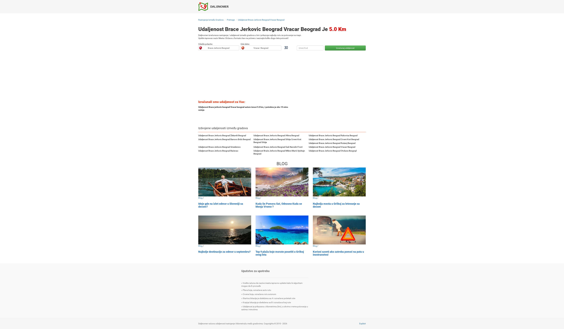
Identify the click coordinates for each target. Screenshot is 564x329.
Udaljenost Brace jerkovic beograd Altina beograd (276, 135)
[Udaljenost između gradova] (215, 6)
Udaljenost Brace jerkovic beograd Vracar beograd (261, 20)
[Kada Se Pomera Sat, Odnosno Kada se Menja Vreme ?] (282, 182)
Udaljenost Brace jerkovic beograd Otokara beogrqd (333, 151)
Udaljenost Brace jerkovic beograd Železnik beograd (222, 135)
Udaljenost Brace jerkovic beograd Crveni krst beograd (334, 139)
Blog (200, 198)
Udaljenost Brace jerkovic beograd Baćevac (218, 151)
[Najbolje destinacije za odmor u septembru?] (224, 230)
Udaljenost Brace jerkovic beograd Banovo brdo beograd (224, 139)
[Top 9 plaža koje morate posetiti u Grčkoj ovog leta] (282, 230)
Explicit (362, 323)
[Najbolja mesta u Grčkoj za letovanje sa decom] (339, 182)
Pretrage (231, 20)
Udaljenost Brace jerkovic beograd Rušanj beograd (332, 143)
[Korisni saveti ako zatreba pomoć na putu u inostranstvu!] (339, 230)
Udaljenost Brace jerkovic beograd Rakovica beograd (333, 135)
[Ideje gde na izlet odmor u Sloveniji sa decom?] (224, 182)
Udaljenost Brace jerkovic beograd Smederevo (219, 147)
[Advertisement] (282, 76)
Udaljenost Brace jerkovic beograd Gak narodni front (278, 147)
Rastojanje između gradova (211, 20)
